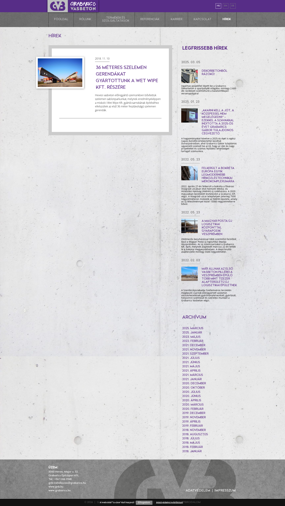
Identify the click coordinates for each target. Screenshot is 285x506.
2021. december (193, 345)
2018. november (194, 430)
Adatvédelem (198, 490)
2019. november (194, 417)
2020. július (191, 392)
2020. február (193, 409)
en (225, 6)
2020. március (193, 404)
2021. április (191, 370)
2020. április (191, 400)
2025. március (192, 328)
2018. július (191, 438)
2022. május (191, 337)
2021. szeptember (195, 353)
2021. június (191, 362)
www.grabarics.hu (59, 490)
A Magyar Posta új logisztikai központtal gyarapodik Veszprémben (217, 228)
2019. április (191, 421)
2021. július (191, 358)
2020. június (191, 396)
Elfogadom (144, 502)
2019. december (193, 413)
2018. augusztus (195, 434)
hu (218, 6)
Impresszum (225, 490)
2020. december (194, 383)
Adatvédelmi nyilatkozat (169, 502)
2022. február (192, 341)
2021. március (192, 375)
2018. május (191, 443)
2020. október (193, 387)
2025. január (192, 332)
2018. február (192, 447)
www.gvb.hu (55, 487)
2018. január (192, 451)
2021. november (194, 349)
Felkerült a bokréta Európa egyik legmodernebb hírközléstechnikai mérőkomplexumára (218, 175)
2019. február (192, 426)
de (232, 6)
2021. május (191, 366)
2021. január (192, 379)
